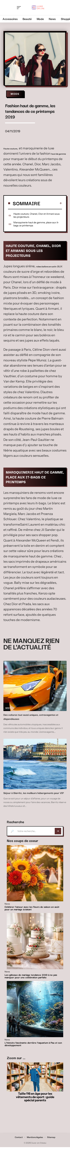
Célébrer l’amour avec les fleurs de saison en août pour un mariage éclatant (32, 908)
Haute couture (10, 148)
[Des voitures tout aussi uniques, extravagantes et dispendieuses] (35, 686)
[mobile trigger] (20, 7)
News (8, 708)
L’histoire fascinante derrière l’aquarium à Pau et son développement (33, 1044)
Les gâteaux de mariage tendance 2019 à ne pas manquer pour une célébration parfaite (31, 976)
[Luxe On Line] (38, 7)
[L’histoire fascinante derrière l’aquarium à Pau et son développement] (35, 1009)
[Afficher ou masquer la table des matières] (51, 203)
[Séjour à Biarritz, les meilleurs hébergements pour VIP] (35, 764)
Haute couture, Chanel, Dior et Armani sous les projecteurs (36, 215)
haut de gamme (58, 154)
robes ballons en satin (46, 266)
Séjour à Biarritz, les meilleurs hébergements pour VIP (33, 793)
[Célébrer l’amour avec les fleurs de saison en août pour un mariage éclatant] (35, 873)
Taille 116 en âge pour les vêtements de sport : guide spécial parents (35, 1097)
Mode (15, 93)
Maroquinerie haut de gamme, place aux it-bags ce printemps (36, 224)
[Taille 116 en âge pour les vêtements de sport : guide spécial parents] (35, 1077)
